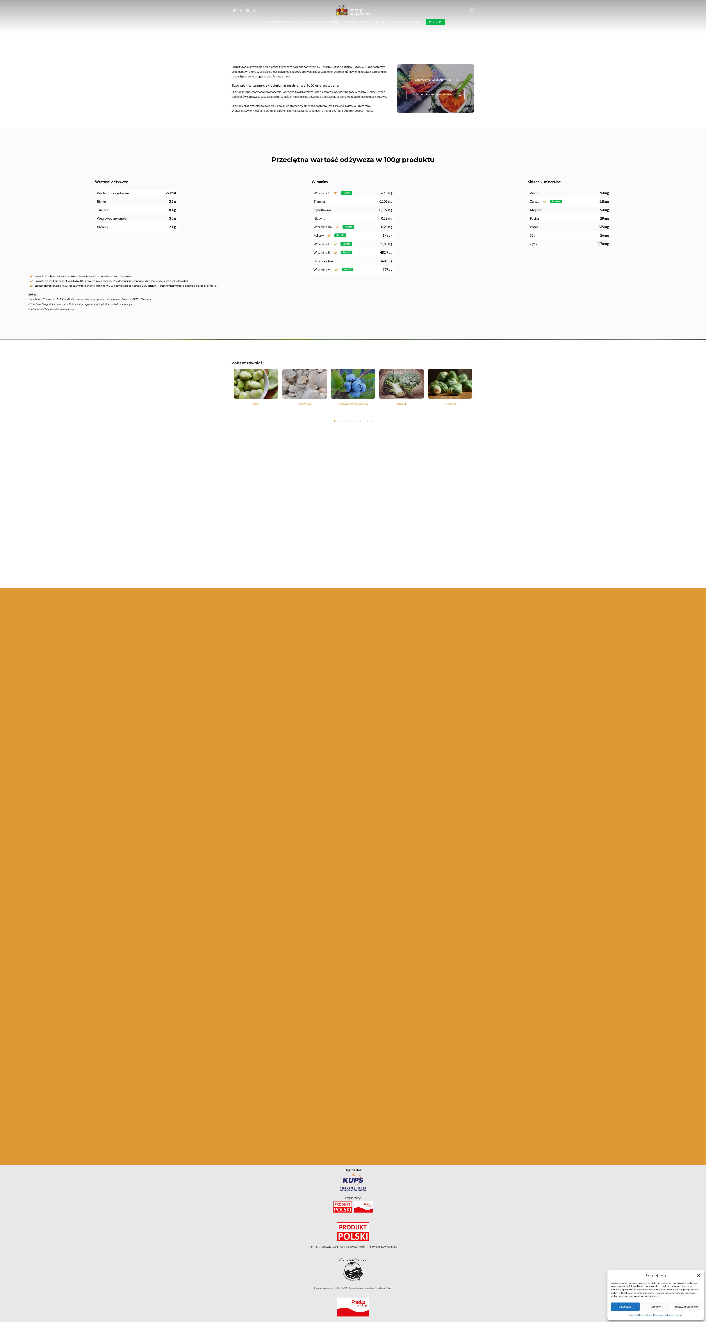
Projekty (435, 21)
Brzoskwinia (401, 403)
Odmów (656, 1306)
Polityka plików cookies (640, 1315)
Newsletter (329, 1246)
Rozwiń (346, 193)
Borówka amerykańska (256, 403)
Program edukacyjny (405, 21)
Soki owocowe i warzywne (319, 21)
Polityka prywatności (663, 1315)
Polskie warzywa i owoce (278, 21)
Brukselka (353, 403)
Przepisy (380, 21)
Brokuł (304, 403)
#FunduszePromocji (353, 1259)
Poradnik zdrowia (356, 21)
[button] (698, 1275)
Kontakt (679, 1315)
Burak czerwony (450, 403)
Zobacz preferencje (686, 1306)
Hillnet (389, 1288)
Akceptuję (625, 1306)
